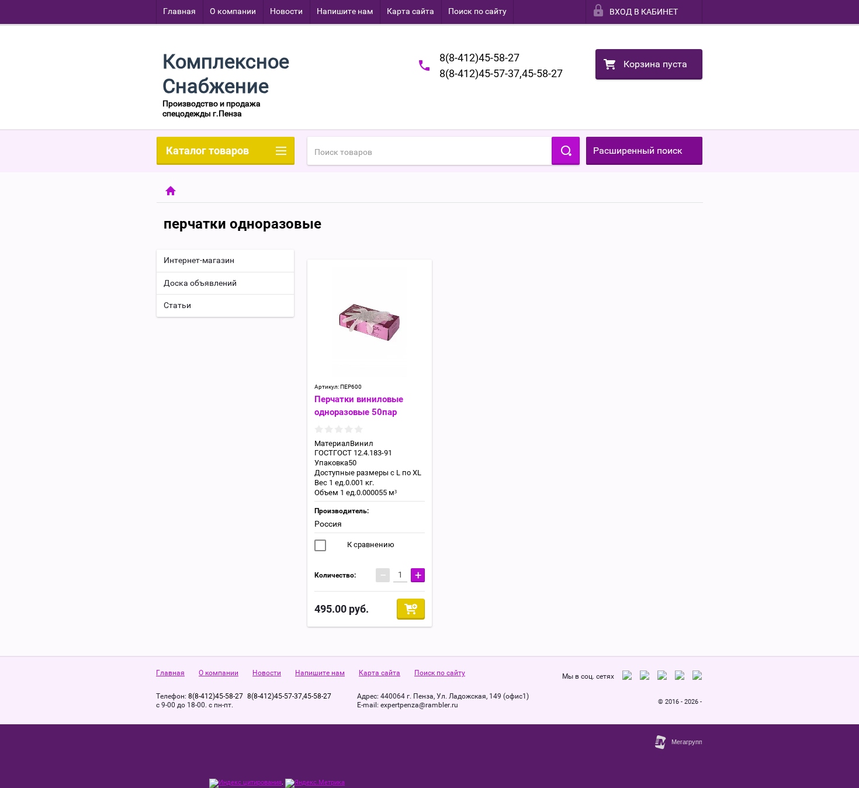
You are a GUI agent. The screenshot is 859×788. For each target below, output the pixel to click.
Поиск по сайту (477, 11)
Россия (328, 523)
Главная (179, 11)
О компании (233, 11)
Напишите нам (345, 11)
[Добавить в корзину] (411, 609)
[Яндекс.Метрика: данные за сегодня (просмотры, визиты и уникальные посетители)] (315, 783)
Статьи (177, 305)
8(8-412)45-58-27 (479, 57)
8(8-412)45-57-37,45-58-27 (501, 73)
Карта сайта (410, 11)
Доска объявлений (200, 283)
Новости (286, 11)
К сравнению (369, 544)
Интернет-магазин (199, 260)
